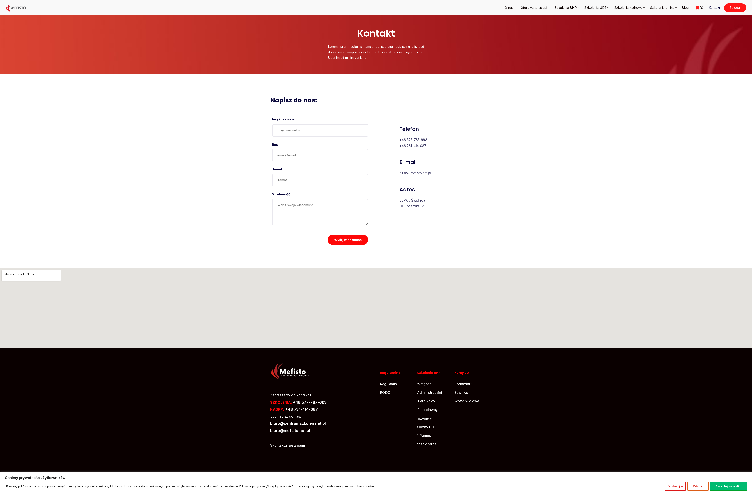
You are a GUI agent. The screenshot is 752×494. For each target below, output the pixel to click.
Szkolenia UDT (595, 8)
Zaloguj (735, 8)
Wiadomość (281, 194)
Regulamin (388, 384)
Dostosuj (674, 486)
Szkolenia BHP (565, 8)
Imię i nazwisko (283, 119)
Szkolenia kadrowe (628, 8)
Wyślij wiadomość (348, 240)
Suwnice (461, 392)
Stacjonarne (426, 444)
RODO (385, 392)
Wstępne (424, 384)
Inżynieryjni (426, 418)
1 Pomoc (424, 435)
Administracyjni (429, 392)
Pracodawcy (427, 410)
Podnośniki (463, 384)
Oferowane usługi (534, 8)
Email (276, 144)
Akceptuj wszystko (728, 486)
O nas (509, 8)
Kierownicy (426, 401)
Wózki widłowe (466, 401)
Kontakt (714, 8)
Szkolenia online (662, 8)
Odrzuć (698, 486)
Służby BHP (427, 427)
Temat (277, 169)
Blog (685, 8)
